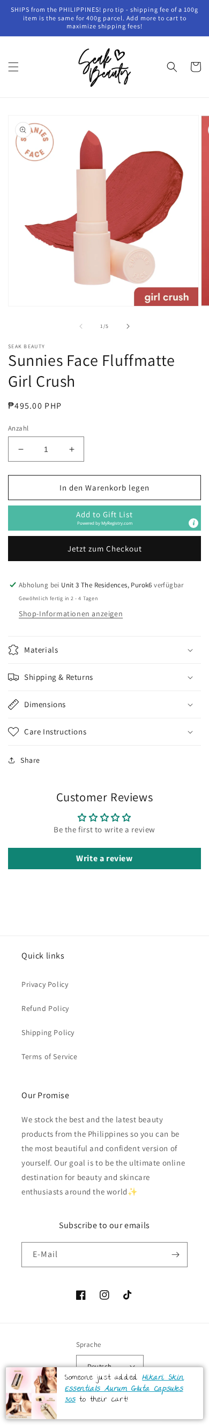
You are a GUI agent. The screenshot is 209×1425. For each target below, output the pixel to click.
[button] (13, 67)
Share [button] (30, 760)
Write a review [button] (104, 858)
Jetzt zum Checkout (105, 548)
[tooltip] (193, 523)
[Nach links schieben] (81, 326)
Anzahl (18, 428)
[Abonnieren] (175, 1254)
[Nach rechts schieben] (128, 326)
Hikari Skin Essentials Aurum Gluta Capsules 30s (124, 1389)
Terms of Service (49, 1056)
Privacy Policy (44, 984)
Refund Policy (45, 1008)
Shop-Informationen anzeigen (71, 613)
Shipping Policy (47, 1032)
